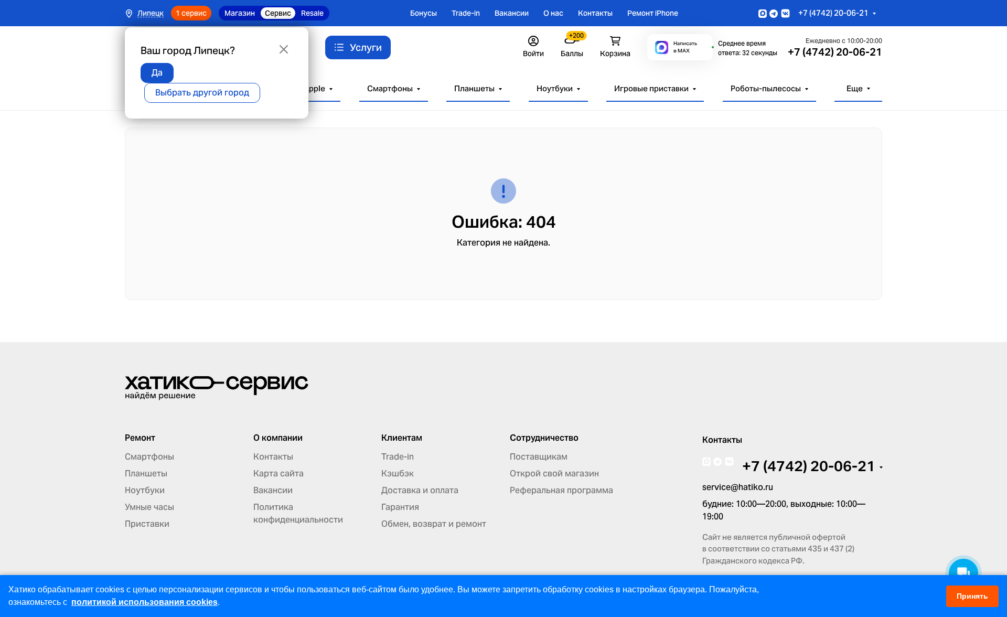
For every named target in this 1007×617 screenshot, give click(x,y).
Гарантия (400, 507)
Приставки (147, 523)
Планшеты (474, 88)
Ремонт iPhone (652, 13)
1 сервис (191, 13)
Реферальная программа (561, 490)
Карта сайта (278, 473)
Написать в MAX (685, 47)
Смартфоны (390, 88)
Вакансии (512, 13)
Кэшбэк (397, 473)
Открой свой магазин (554, 473)
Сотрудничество (544, 438)
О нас (553, 13)
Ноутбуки (555, 88)
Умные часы (149, 507)
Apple (314, 88)
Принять (972, 596)
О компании (278, 438)
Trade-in (466, 13)
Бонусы (423, 13)
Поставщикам (538, 456)
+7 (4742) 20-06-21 (833, 13)
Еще (855, 88)
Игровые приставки (651, 88)
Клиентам (401, 438)
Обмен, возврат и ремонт (433, 523)
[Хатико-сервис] (216, 387)
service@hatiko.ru (737, 487)
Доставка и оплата (419, 490)
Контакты (595, 13)
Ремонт (140, 438)
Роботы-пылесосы (766, 88)
